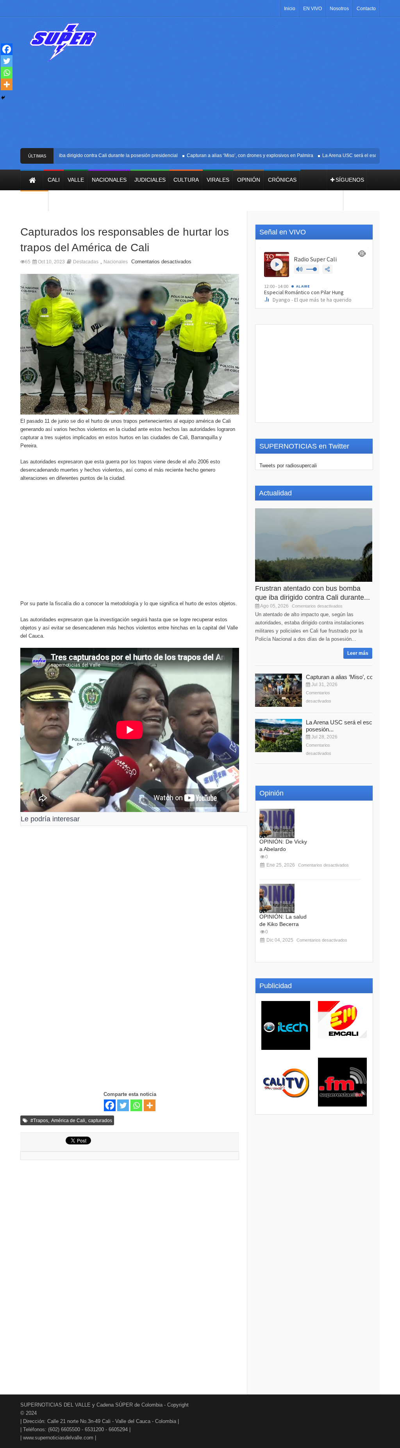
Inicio (289, 8)
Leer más (357, 653)
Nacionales (116, 262)
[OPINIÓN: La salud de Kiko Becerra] (277, 898)
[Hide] (3, 98)
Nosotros (339, 8)
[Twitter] (123, 1105)
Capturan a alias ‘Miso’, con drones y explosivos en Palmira (235, 155)
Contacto (366, 8)
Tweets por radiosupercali (288, 465)
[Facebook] (110, 1105)
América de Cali (68, 1120)
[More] (149, 1105)
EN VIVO (312, 8)
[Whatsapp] (136, 1105)
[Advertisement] (249, 85)
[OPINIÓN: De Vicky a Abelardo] (277, 823)
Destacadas (85, 262)
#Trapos (39, 1120)
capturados (100, 1120)
